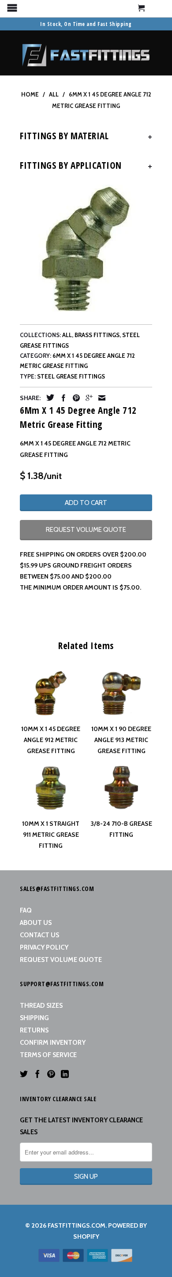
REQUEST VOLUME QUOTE (86, 530)
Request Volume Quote (61, 960)
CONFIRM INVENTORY (53, 1043)
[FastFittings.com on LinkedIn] (65, 1074)
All (67, 334)
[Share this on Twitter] (48, 397)
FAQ (26, 910)
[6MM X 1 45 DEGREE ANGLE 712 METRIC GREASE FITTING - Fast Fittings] (86, 248)
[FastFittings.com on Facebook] (37, 1074)
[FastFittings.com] (86, 53)
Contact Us (39, 935)
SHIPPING (34, 1018)
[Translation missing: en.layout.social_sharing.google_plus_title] (87, 397)
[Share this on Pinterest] (74, 397)
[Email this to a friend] (99, 397)
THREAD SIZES (41, 1006)
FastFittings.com (76, 1225)
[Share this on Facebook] (61, 397)
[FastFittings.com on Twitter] (24, 1074)
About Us (36, 923)
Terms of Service (48, 1055)
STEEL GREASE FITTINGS (71, 376)
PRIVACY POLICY (44, 947)
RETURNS (34, 1030)
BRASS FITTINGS (97, 334)
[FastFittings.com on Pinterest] (51, 1074)
